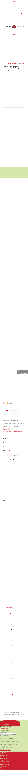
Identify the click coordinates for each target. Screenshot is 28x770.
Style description (9, 517)
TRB (20, 11)
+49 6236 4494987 (10, 442)
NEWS (11, 11)
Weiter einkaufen (5, 728)
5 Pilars (7, 509)
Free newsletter (9, 469)
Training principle (10, 521)
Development (9, 476)
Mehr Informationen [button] (7, 428)
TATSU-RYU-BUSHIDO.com (10, 63)
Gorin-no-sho (9, 549)
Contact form (9, 497)
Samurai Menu (9, 541)
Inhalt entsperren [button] (6, 429)
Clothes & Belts (9, 525)
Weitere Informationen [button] (14, 626)
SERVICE (18, 13)
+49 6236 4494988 (10, 446)
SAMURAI (8, 13)
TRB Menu (8, 504)
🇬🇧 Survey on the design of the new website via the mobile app (14, 412)
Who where (8, 557)
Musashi (8, 561)
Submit (14, 733)
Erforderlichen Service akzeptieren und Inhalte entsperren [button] (13, 432)
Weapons (8, 533)
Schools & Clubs (9, 485)
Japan (7, 553)
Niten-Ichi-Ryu (9, 569)
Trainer (7, 489)
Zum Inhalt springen (4, 749)
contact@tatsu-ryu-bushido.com (13, 450)
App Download (9, 607)
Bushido (7, 565)
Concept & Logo (9, 513)
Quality (7, 481)
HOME (8, 11)
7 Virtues (8, 545)
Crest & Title (8, 529)
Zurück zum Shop (9, 726)
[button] (5, 750)
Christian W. (8, 493)
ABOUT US (16, 11)
